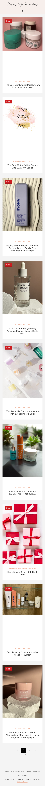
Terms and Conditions (14, 772)
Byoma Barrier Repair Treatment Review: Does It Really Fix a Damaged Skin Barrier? (22, 248)
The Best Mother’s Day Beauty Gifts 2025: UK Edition (22, 166)
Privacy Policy (33, 772)
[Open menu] (22, 11)
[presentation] (22, 47)
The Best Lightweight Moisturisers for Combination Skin (22, 86)
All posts (18, 81)
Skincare (26, 81)
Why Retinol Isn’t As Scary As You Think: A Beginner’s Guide (23, 412)
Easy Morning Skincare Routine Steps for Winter (22, 653)
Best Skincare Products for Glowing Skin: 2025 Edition (22, 492)
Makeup (23, 161)
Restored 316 (22, 782)
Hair (19, 568)
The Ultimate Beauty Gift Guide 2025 (22, 573)
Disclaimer (22, 775)
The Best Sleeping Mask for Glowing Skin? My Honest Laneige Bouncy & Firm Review (23, 735)
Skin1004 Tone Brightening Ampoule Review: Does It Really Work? (22, 331)
